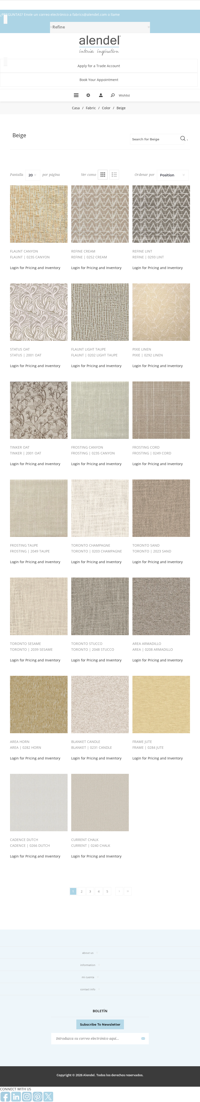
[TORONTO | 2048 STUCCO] (100, 606)
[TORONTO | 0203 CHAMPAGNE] (100, 508)
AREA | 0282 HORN (25, 747)
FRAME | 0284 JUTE (148, 747)
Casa (76, 108)
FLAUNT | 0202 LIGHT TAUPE (94, 355)
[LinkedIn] (16, 1097)
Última (127, 891)
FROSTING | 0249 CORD (151, 453)
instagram (27, 1097)
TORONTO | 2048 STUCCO (92, 649)
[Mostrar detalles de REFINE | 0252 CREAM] (100, 214)
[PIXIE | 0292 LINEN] (161, 312)
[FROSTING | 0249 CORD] (161, 410)
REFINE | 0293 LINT (148, 257)
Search (183, 138)
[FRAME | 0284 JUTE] (161, 704)
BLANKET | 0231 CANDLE (91, 747)
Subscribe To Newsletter (100, 1024)
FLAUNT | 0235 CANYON (30, 257)
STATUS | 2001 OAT (25, 355)
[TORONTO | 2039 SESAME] (39, 606)
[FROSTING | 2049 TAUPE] (39, 508)
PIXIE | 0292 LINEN (147, 355)
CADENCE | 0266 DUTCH (30, 845)
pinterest (37, 1097)
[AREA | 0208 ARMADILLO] (161, 606)
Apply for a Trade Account (99, 65)
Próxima (119, 891)
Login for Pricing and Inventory (35, 267)
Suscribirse (142, 1038)
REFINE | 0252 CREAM (89, 257)
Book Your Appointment (99, 79)
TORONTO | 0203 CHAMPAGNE (96, 551)
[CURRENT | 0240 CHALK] (100, 802)
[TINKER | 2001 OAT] (39, 410)
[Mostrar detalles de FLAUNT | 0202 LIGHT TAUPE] (100, 312)
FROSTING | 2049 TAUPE (30, 551)
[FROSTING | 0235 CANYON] (100, 410)
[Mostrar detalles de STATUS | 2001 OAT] (39, 312)
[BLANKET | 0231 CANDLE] (100, 704)
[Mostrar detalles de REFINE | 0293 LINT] (161, 214)
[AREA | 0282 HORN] (39, 704)
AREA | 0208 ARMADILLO (152, 649)
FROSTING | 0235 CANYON (93, 453)
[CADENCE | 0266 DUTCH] (39, 802)
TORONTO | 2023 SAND (151, 551)
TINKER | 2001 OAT (25, 453)
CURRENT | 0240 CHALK (90, 845)
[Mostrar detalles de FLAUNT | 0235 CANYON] (39, 214)
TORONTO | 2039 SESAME (31, 649)
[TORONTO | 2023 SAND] (161, 508)
